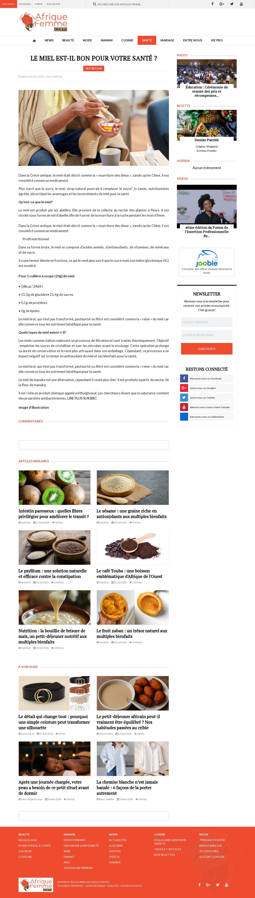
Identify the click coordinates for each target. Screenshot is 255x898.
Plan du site (53, 4)
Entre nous (192, 40)
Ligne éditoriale (95, 885)
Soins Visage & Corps (35, 845)
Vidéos (38, 4)
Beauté (68, 40)
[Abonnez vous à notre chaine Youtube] (241, 4)
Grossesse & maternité (81, 845)
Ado (67, 862)
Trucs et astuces (167, 849)
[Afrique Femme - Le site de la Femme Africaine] (43, 22)
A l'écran (116, 845)
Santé (147, 40)
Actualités (118, 840)
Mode (87, 40)
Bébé (67, 851)
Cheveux (25, 851)
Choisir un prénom (78, 868)
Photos (115, 851)
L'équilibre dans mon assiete (170, 841)
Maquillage (28, 840)
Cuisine (127, 40)
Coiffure (25, 856)
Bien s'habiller (210, 845)
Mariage (167, 40)
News (49, 40)
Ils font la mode (212, 856)
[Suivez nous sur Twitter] (232, 4)
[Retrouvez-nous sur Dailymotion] (250, 4)
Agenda (115, 862)
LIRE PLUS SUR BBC (82, 398)
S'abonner (207, 349)
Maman (107, 40)
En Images (25, 4)
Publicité (113, 885)
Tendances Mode (212, 840)
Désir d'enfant (75, 840)
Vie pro (217, 40)
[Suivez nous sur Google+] (222, 4)
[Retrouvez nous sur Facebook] (212, 4)
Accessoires (209, 851)
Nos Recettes (164, 854)
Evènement (8, 4)
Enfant (69, 856)
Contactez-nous (131, 885)
